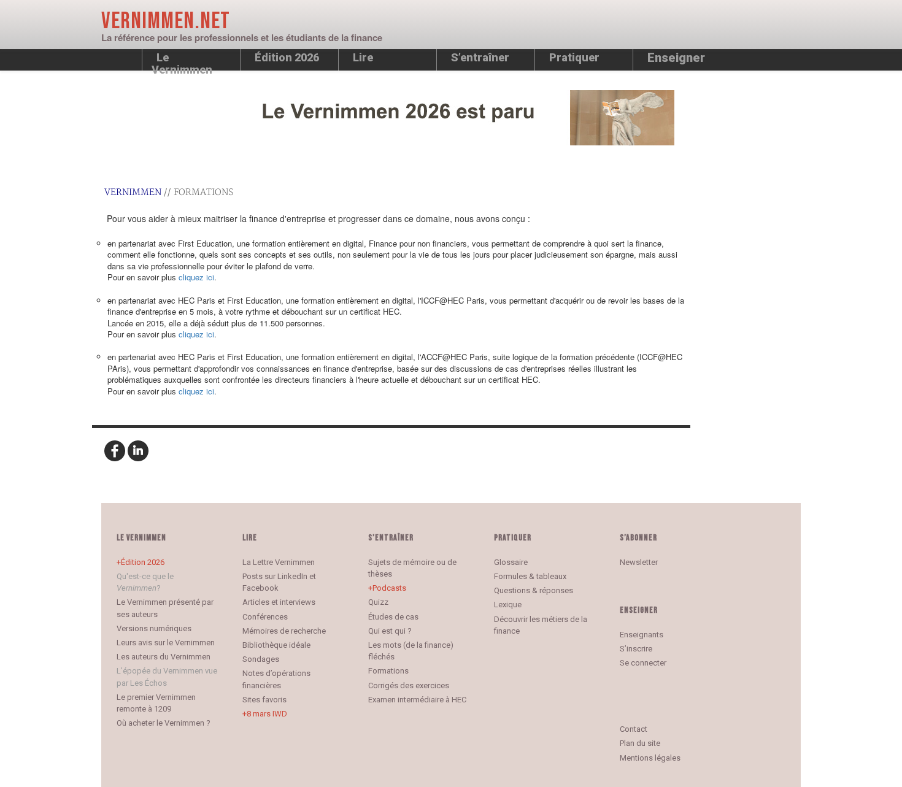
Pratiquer (574, 57)
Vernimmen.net (165, 21)
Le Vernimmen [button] (182, 61)
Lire (363, 57)
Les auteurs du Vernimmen (163, 656)
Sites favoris (264, 699)
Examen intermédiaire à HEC (417, 699)
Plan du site (640, 743)
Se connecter (643, 662)
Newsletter (639, 562)
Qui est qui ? (390, 630)
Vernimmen (132, 192)
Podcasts (389, 588)
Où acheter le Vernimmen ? (163, 722)
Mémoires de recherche (284, 630)
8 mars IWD (267, 713)
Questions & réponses (533, 590)
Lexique (508, 604)
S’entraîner (480, 57)
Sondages (260, 659)
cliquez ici (196, 277)
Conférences (265, 616)
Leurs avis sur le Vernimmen (166, 642)
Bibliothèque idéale (276, 645)
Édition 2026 (142, 562)
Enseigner (676, 57)
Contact (633, 729)
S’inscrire (636, 648)
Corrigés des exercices (408, 685)
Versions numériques (154, 628)
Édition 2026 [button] (287, 57)
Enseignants (641, 634)
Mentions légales (650, 757)
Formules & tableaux (530, 576)
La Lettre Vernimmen (278, 562)
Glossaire (511, 562)
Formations (388, 670)
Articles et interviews (278, 602)
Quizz (378, 602)
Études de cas (393, 616)
